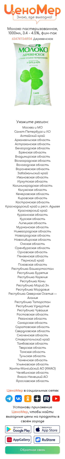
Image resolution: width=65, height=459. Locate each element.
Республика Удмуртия (32, 306)
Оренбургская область (32, 248)
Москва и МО (32, 127)
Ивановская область (32, 177)
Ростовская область (32, 314)
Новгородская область (32, 235)
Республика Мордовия (32, 289)
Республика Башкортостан (32, 268)
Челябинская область (32, 372)
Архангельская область (32, 140)
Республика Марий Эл (32, 285)
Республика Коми (32, 281)
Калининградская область (33, 185)
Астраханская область (32, 144)
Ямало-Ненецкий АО (32, 376)
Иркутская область (32, 181)
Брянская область (32, 152)
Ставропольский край (32, 339)
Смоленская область (32, 335)
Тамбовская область (32, 343)
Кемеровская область (32, 194)
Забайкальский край (32, 173)
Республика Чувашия (32, 310)
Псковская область (32, 264)
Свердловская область (32, 331)
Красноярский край (32, 210)
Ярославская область (32, 381)
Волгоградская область (33, 160)
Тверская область (32, 347)
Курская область (32, 219)
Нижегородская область (32, 231)
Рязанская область (32, 318)
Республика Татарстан (32, 302)
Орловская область (32, 252)
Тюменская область (32, 360)
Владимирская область (32, 156)
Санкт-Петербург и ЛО (32, 131)
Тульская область (32, 356)
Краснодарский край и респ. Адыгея (32, 206)
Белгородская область (32, 148)
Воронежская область (32, 169)
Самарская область (32, 322)
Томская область (32, 352)
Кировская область (32, 198)
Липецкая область (32, 223)
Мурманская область (32, 227)
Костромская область (33, 202)
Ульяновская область (32, 364)
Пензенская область (32, 256)
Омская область (32, 244)
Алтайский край (32, 135)
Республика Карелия (32, 277)
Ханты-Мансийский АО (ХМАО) (32, 368)
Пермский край (32, 260)
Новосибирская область (32, 239)
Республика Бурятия (32, 273)
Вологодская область (32, 165)
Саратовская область (32, 327)
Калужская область (32, 189)
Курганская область (32, 214)
